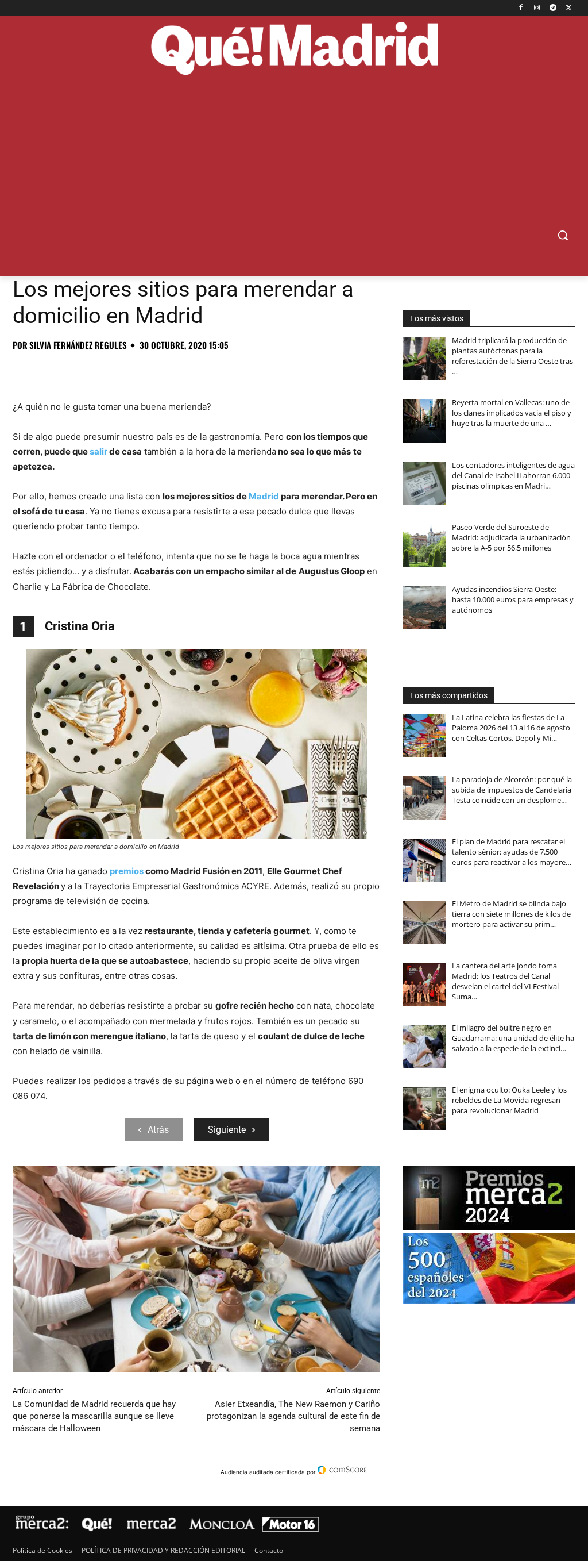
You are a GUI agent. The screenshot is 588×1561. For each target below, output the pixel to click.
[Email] (182, 370)
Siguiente (227, 1129)
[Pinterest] (76, 370)
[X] (568, 8)
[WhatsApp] (103, 370)
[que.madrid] (294, 50)
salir (98, 451)
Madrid (264, 496)
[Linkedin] (156, 370)
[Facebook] (521, 8)
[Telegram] (552, 8)
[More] (210, 370)
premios (127, 871)
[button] (563, 235)
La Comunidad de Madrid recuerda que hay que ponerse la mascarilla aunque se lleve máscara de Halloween (94, 1416)
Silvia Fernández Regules (78, 345)
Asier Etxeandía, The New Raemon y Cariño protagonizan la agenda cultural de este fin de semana (293, 1416)
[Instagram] (537, 8)
